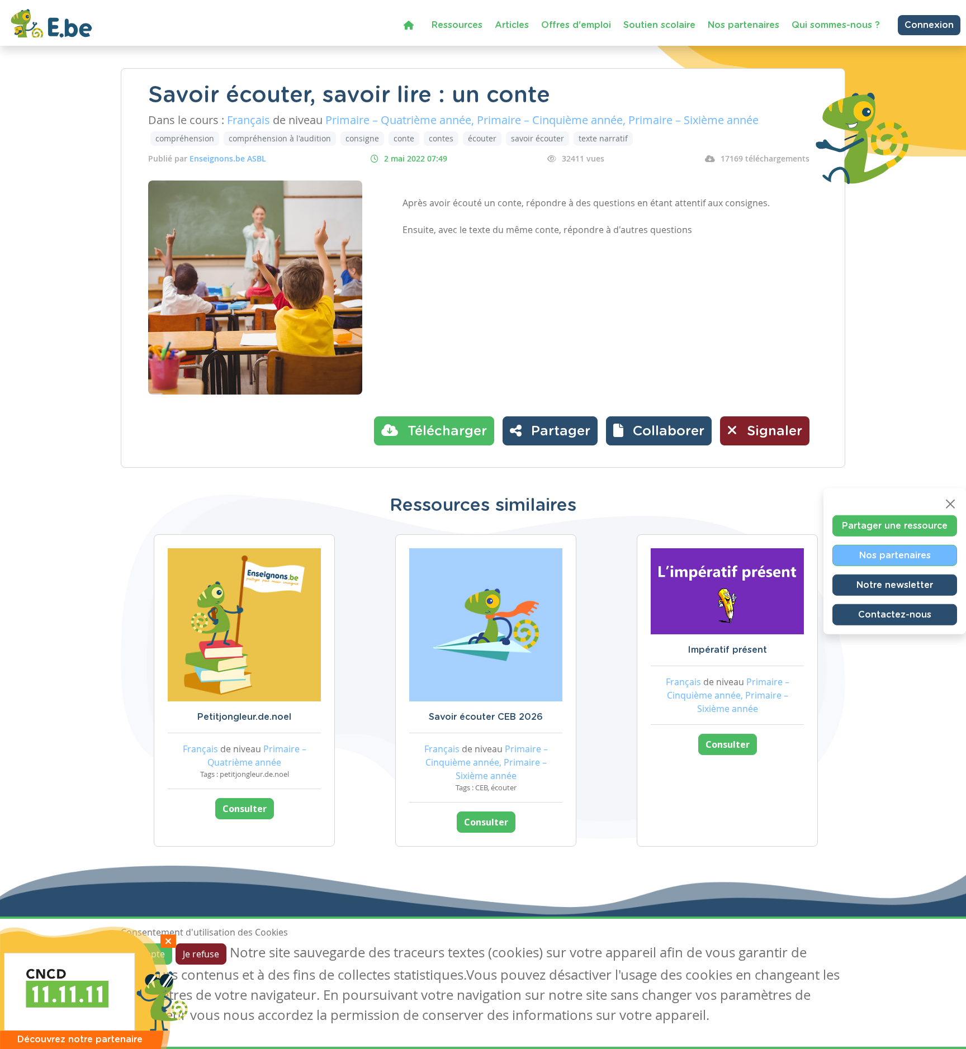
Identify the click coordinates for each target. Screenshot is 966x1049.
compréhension (184, 138)
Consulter (244, 809)
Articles (512, 25)
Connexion (929, 25)
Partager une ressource (895, 525)
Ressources (457, 25)
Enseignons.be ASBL (228, 158)
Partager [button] (558, 431)
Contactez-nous (894, 614)
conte (404, 138)
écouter (482, 138)
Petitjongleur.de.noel (244, 717)
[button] (659, 430)
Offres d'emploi (576, 25)
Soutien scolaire (659, 25)
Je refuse (201, 954)
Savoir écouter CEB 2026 (486, 717)
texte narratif (603, 138)
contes (441, 138)
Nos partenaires (743, 25)
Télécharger (445, 431)
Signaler (772, 431)
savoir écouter (537, 138)
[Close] (950, 503)
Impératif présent (727, 649)
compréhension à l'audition (280, 138)
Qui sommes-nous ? (836, 25)
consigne (362, 138)
